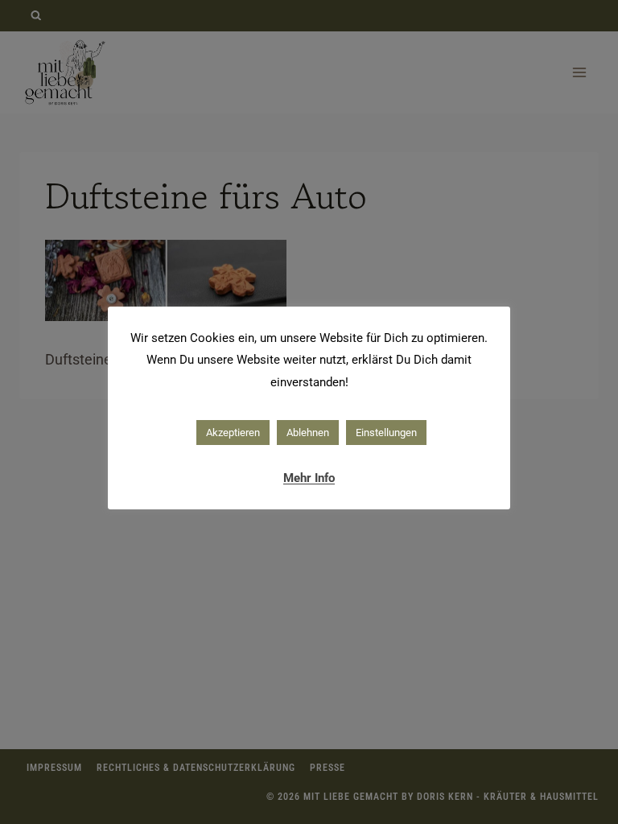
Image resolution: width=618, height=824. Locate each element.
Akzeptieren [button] (233, 432)
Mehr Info (309, 478)
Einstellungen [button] (386, 432)
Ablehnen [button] (307, 432)
